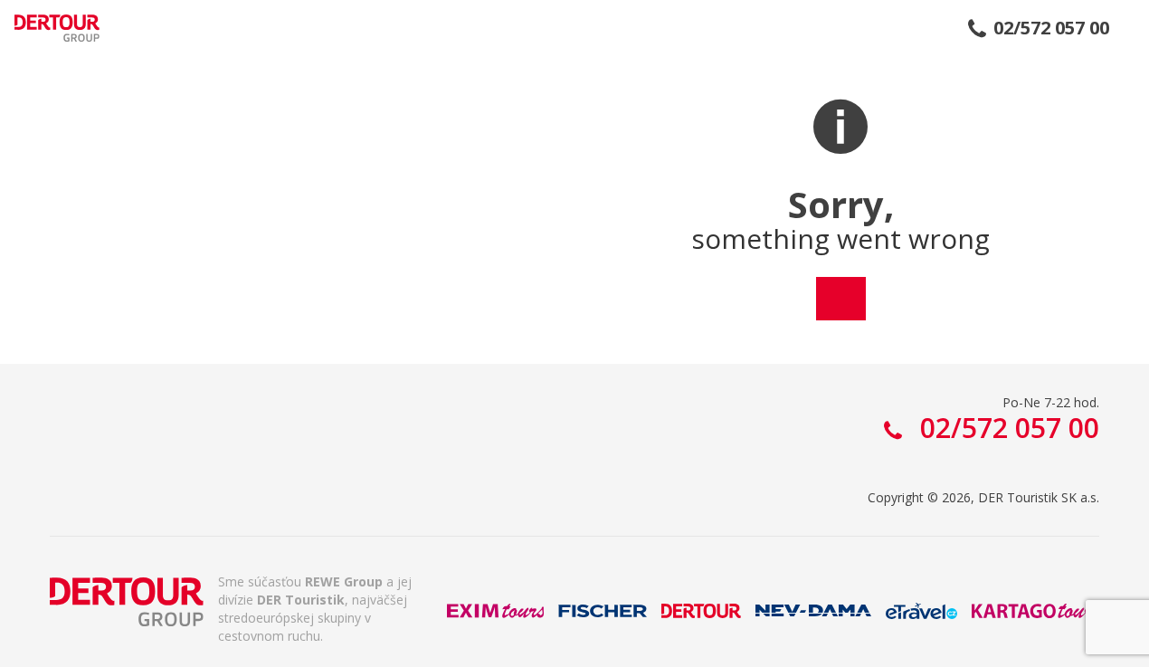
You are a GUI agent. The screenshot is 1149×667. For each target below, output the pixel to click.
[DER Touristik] (127, 601)
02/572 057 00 (1051, 28)
